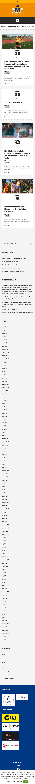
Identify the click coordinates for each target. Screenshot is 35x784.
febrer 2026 (4, 343)
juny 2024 (4, 400)
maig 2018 (4, 576)
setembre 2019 (5, 534)
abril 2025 (4, 371)
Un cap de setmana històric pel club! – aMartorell (13, 297)
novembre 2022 (5, 442)
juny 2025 (4, 365)
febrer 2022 (4, 464)
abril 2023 (4, 426)
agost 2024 (4, 394)
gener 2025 (4, 381)
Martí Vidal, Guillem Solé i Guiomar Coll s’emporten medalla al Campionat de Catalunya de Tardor (17, 154)
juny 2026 (4, 330)
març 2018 (4, 582)
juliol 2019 (4, 537)
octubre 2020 (5, 505)
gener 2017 (4, 620)
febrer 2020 (4, 518)
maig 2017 (4, 608)
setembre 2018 (5, 569)
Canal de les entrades (6, 672)
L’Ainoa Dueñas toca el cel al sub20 (9, 265)
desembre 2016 (5, 624)
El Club (17, 765)
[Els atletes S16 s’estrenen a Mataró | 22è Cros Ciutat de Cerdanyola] (17, 186)
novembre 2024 (5, 387)
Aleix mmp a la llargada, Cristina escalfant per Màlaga (14, 258)
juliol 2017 (4, 601)
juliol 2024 (4, 397)
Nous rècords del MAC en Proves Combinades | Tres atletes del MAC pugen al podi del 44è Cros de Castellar (16, 65)
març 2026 (4, 340)
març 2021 (4, 493)
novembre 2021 (5, 474)
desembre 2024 (5, 384)
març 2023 (4, 429)
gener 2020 (4, 521)
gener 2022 (4, 467)
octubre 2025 (5, 355)
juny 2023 (4, 419)
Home (23, 26)
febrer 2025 (4, 378)
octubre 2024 (5, 391)
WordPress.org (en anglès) (8, 678)
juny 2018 (4, 572)
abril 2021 (4, 490)
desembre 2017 (5, 592)
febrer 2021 (4, 496)
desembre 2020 (5, 502)
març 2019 (4, 550)
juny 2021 (4, 483)
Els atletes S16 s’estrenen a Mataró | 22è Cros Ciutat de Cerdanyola (15, 209)
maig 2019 (4, 544)
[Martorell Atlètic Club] (17, 9)
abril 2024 (4, 407)
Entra (3, 668)
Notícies (7, 73)
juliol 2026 (4, 327)
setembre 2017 (5, 598)
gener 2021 (4, 499)
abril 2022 (4, 458)
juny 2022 (4, 451)
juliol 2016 (4, 636)
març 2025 (4, 375)
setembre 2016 (5, 633)
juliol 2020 (4, 512)
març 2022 (4, 461)
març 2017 (4, 614)
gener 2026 (4, 346)
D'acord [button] (25, 781)
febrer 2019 (4, 553)
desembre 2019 (5, 525)
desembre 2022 (5, 438)
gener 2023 (4, 435)
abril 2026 (4, 336)
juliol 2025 (4, 362)
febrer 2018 (4, 585)
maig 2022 (4, 454)
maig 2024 (4, 403)
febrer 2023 (4, 432)
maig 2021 (4, 486)
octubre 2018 (5, 566)
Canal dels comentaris (7, 675)
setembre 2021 (5, 480)
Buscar (30, 243)
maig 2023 (4, 422)
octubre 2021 (5, 477)
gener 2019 (4, 557)
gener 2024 (4, 416)
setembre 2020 (5, 509)
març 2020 (4, 515)
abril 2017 (4, 611)
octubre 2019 (5, 531)
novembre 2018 (5, 563)
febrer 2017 (4, 617)
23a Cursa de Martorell (13, 102)
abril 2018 (4, 579)
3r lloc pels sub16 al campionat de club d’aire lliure (13, 271)
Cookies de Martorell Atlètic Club (24, 778)
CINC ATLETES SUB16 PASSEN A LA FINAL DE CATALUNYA (20, 312)
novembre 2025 (5, 352)
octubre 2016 (5, 630)
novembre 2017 (5, 595)
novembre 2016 (5, 627)
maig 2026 (4, 333)
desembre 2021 (5, 470)
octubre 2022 (5, 445)
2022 (27, 26)
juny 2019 (4, 541)
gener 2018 (4, 588)
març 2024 (4, 410)
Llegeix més (6, 83)
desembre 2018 (5, 560)
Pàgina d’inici (17, 762)
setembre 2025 (5, 359)
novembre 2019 (5, 528)
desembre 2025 (5, 349)
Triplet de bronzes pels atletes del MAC (10, 261)
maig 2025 (4, 368)
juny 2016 (4, 639)
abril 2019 (4, 547)
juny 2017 (4, 604)
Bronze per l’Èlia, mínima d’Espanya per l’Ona (12, 268)
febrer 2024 (4, 413)
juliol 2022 (4, 448)
